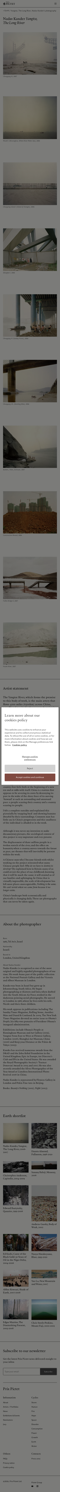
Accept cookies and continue (30, 777)
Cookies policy (19, 745)
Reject (30, 768)
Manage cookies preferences (30, 758)
